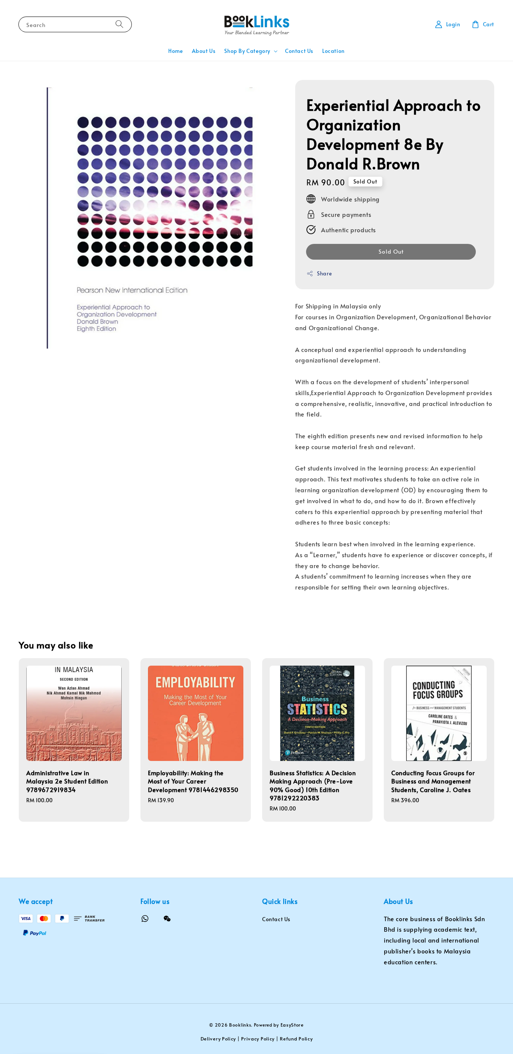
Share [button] (324, 273)
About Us (204, 50)
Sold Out (391, 251)
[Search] (119, 24)
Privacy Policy (258, 1038)
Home (175, 50)
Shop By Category (247, 51)
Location (333, 50)
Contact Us (299, 50)
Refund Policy (296, 1038)
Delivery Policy (218, 1038)
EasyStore (292, 1024)
